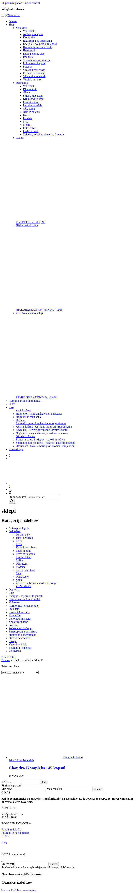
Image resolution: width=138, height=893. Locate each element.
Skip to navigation (11, 2)
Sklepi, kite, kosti (25, 570)
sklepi (34, 890)
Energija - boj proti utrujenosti (26, 595)
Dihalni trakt (23, 534)
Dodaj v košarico (73, 757)
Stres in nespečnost (19, 638)
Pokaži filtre (8, 657)
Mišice (19, 560)
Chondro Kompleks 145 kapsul (37, 768)
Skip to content (31, 2)
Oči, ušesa (21, 563)
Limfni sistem (23, 557)
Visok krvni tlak (18, 644)
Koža (19, 541)
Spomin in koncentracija (22, 634)
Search (53, 864)
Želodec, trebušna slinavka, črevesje (36, 583)
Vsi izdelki (15, 650)
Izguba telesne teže (19, 612)
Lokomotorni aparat (20, 618)
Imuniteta (14, 608)
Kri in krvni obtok (26, 547)
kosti (19, 890)
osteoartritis (26, 890)
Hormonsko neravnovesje (23, 605)
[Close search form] (2, 861)
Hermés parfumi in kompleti (24, 599)
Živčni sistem (23, 586)
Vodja (19, 579)
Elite (11, 592)
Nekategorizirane (18, 621)
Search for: (7, 863)
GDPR (5, 835)
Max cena (52, 788)
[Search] (12, 501)
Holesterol (14, 602)
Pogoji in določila (11, 829)
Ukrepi (13, 641)
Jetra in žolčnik (24, 537)
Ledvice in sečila (25, 553)
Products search (17, 496)
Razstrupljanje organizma (23, 631)
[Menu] (2, 16)
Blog (4, 842)
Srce (18, 573)
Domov (5, 660)
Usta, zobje (22, 576)
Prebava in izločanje (20, 628)
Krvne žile (14, 615)
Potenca (13, 625)
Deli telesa (14, 531)
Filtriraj (97, 789)
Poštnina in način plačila (15, 832)
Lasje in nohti (23, 550)
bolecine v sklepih (9, 890)
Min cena (6, 788)
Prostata (20, 566)
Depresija (14, 589)
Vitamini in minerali (20, 647)
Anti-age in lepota (19, 528)
